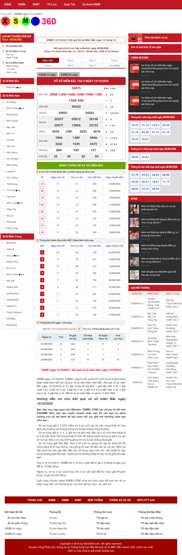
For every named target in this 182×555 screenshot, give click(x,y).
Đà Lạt (9, 215)
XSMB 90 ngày (69, 74)
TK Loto (52, 4)
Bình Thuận (12, 120)
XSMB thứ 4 (137, 328)
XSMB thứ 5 (137, 341)
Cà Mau (10, 139)
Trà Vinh (10, 69)
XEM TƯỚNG (95, 500)
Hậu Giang (11, 152)
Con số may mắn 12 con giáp (146, 47)
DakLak (10, 249)
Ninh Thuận (12, 57)
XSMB (7, 4)
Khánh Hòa (12, 261)
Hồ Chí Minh (12, 158)
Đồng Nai (11, 222)
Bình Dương (12, 66)
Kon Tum (11, 268)
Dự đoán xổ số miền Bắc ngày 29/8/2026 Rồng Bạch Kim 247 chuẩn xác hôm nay (160, 68)
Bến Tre (10, 133)
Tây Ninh (10, 196)
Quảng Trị (11, 306)
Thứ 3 (92, 60)
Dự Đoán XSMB (91, 4)
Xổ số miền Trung (17, 523)
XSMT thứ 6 (172, 357)
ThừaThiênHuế (14, 312)
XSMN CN (153, 387)
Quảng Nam (12, 293)
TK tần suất (102, 528)
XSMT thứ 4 (172, 331)
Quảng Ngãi (12, 299)
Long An (10, 171)
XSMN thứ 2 (154, 308)
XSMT (36, 4)
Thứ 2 (70, 60)
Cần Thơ (10, 146)
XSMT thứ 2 (172, 306)
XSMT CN (171, 387)
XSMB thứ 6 (137, 354)
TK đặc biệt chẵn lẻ (151, 533)
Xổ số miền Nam (16, 517)
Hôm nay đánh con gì (156, 37)
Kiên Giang (11, 165)
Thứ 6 (70, 65)
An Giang (11, 102)
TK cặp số (102, 517)
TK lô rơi (101, 533)
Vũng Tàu (11, 209)
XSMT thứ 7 (172, 372)
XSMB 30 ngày (47, 74)
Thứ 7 (92, 65)
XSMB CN (137, 382)
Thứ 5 (48, 65)
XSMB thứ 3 (137, 316)
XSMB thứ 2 (137, 303)
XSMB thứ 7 (137, 367)
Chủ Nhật (114, 65)
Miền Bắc (11, 87)
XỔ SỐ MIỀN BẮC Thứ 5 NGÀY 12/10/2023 (81, 81)
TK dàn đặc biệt (150, 528)
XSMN (21, 4)
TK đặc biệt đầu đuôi (152, 523)
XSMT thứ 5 (172, 346)
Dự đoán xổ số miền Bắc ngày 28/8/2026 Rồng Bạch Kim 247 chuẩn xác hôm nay (160, 84)
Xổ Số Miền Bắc (14, 46)
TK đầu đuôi (103, 523)
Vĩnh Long (11, 72)
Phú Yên (10, 280)
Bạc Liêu (10, 127)
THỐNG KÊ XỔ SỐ (120, 500)
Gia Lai (9, 54)
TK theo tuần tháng (151, 517)
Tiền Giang (12, 184)
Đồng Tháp (12, 228)
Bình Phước (12, 114)
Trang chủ (34, 500)
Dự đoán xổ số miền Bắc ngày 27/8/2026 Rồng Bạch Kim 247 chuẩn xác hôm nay (160, 100)
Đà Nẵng (10, 318)
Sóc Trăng (11, 177)
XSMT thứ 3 (172, 320)
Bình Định (11, 242)
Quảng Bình (12, 287)
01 (79, 329)
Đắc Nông (11, 325)
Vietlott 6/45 (146, 500)
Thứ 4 (114, 60)
